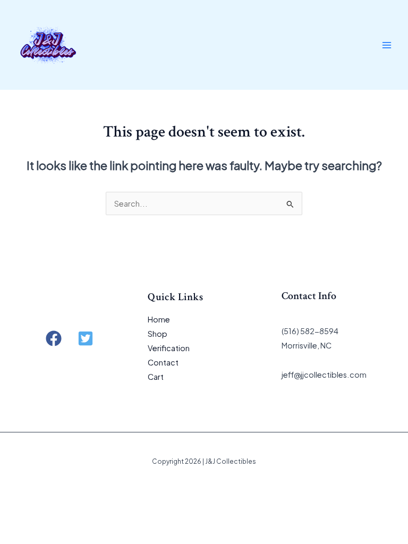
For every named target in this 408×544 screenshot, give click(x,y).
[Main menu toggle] (386, 44)
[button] (53, 338)
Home (159, 319)
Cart (156, 376)
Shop (157, 333)
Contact (163, 362)
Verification (169, 348)
